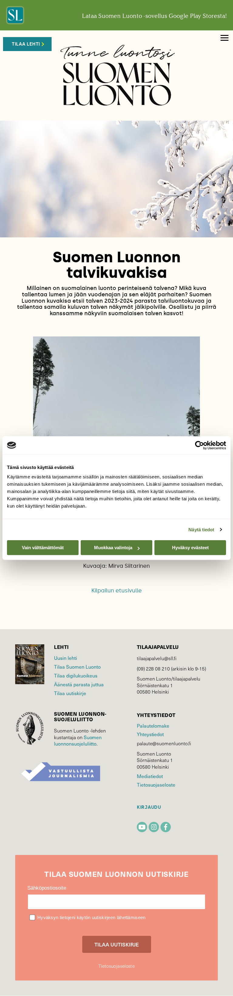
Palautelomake (153, 725)
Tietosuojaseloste (156, 784)
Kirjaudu (149, 807)
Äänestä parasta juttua (79, 684)
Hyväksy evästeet (190, 547)
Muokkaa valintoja (113, 547)
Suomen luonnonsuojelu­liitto (78, 740)
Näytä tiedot (201, 529)
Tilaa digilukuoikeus (75, 675)
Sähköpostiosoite (46, 888)
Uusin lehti (65, 657)
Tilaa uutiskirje (70, 693)
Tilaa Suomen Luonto (77, 666)
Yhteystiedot (150, 734)
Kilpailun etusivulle (116, 590)
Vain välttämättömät (43, 547)
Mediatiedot (150, 776)
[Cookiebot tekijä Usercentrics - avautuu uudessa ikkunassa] (199, 445)
